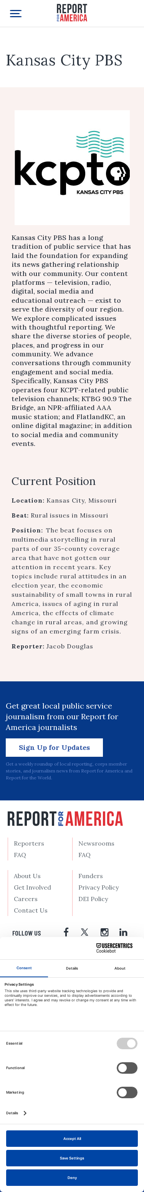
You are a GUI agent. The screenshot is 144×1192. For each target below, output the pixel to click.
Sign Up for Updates (54, 747)
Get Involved (32, 887)
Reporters (29, 843)
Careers (26, 899)
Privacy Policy (98, 887)
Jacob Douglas (69, 646)
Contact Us (31, 910)
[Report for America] (72, 12)
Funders (90, 876)
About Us (27, 876)
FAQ (20, 855)
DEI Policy (93, 899)
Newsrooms (96, 843)
